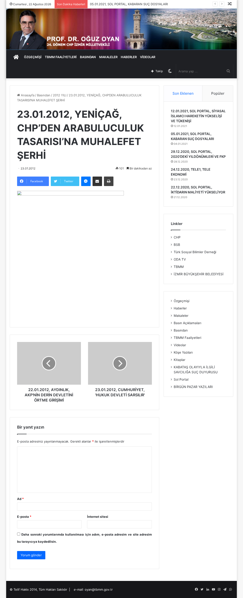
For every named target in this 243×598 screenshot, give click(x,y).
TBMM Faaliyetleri (187, 338)
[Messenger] (86, 181)
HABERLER (129, 57)
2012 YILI (59, 95)
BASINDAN (88, 57)
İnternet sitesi (97, 517)
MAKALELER (108, 57)
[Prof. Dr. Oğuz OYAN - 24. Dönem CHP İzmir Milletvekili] (121, 29)
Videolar (180, 345)
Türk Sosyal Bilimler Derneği (195, 252)
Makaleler (181, 316)
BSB (177, 245)
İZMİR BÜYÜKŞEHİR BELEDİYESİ (199, 274)
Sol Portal (181, 379)
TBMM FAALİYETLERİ (61, 57)
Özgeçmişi (181, 301)
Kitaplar (179, 360)
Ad (20, 499)
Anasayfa (27, 95)
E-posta (24, 517)
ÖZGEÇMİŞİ (33, 57)
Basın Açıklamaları (187, 323)
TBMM (179, 267)
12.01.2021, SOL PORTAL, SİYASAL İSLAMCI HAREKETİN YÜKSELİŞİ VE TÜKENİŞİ (198, 116)
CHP (177, 237)
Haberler (180, 308)
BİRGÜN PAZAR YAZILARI (193, 387)
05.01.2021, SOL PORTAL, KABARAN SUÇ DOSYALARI (129, 4)
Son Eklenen (183, 93)
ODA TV (180, 259)
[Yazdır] (108, 181)
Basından (43, 95)
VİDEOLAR (147, 57)
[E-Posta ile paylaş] (97, 181)
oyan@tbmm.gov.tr (99, 589)
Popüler (217, 93)
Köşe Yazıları (183, 352)
